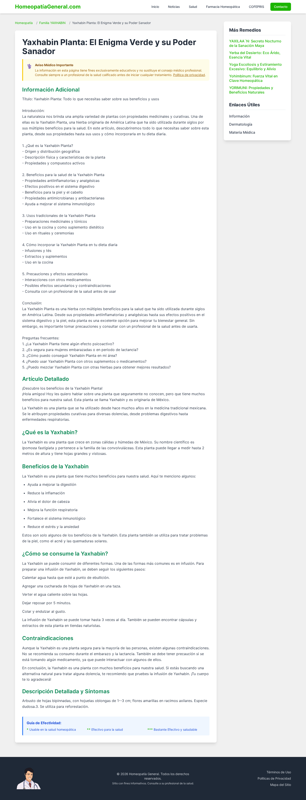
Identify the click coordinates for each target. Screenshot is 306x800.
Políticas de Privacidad (274, 778)
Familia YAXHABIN (52, 23)
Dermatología (240, 124)
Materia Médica (242, 132)
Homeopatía (24, 23)
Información (239, 116)
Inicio (155, 7)
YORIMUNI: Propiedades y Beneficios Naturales (251, 89)
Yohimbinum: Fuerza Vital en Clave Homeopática (253, 78)
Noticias (174, 7)
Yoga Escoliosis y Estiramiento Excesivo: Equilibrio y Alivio (255, 66)
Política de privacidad (189, 75)
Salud (193, 7)
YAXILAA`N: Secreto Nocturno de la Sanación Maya (255, 43)
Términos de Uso (279, 772)
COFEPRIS (256, 7)
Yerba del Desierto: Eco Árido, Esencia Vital (254, 54)
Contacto (280, 7)
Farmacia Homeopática (223, 7)
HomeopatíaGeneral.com (48, 6)
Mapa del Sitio (280, 785)
